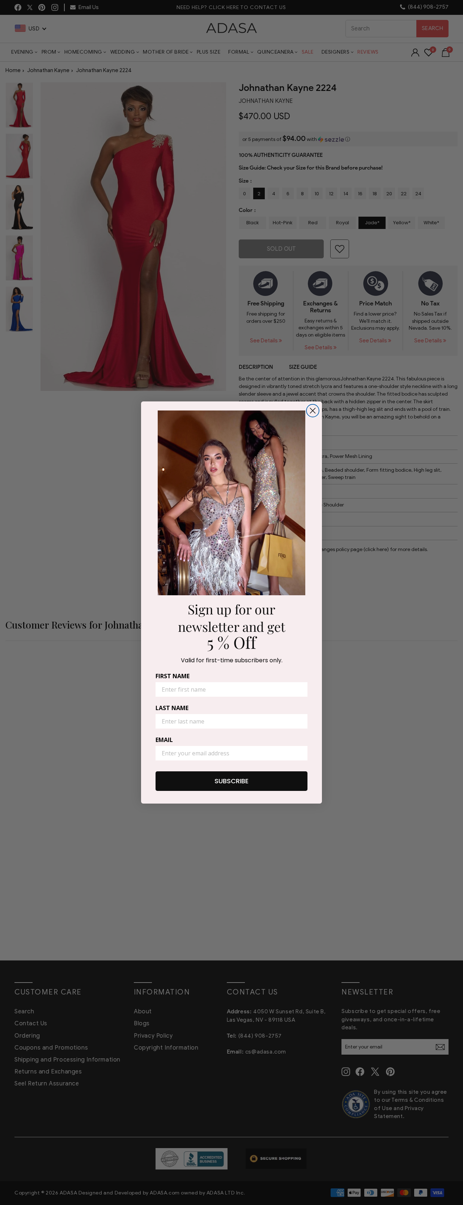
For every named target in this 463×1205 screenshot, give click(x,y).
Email (164, 740)
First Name (173, 676)
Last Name (172, 708)
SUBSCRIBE (231, 780)
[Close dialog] (312, 410)
